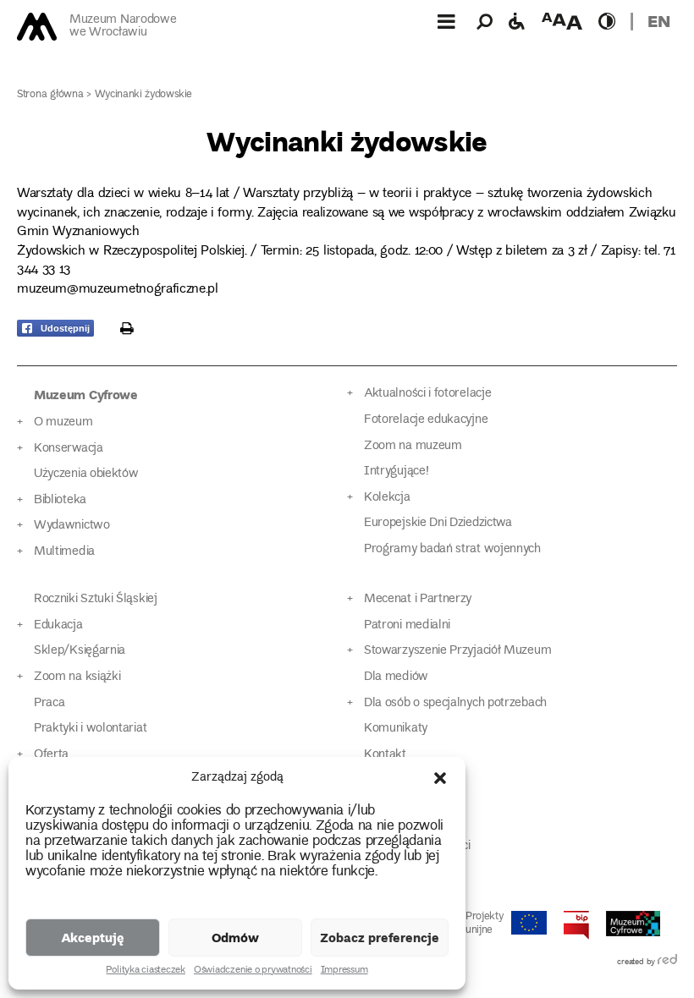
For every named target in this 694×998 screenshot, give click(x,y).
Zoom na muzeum (413, 446)
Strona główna (50, 95)
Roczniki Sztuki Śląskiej (95, 599)
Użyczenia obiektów (86, 474)
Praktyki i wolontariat (90, 728)
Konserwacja (68, 448)
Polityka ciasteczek (145, 971)
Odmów (235, 937)
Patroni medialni (407, 625)
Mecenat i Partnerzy (417, 599)
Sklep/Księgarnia (79, 650)
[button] (440, 778)
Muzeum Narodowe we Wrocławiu (122, 27)
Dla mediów (396, 677)
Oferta (51, 754)
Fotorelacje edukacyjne (425, 419)
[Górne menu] (446, 21)
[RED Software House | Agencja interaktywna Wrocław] (667, 962)
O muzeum (63, 422)
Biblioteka (60, 500)
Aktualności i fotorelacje (427, 393)
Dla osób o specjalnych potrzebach (455, 703)
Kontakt (385, 754)
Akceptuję (92, 937)
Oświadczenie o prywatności (253, 971)
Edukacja (58, 625)
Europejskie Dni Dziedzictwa (438, 523)
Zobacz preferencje (379, 937)
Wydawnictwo (72, 525)
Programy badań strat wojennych (452, 549)
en (658, 20)
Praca (49, 703)
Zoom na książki (77, 677)
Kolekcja (387, 497)
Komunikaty (395, 728)
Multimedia (64, 551)
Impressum (344, 971)
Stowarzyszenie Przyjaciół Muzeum (457, 650)
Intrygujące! (396, 471)
